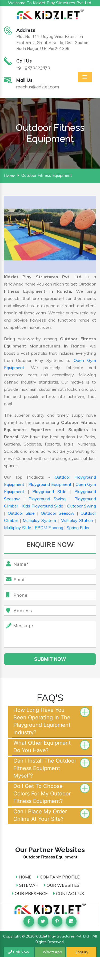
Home (9, 175)
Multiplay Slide (17, 527)
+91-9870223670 (33, 67)
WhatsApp (52, 952)
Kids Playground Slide (42, 506)
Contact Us (69, 893)
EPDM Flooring (49, 527)
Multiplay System (39, 520)
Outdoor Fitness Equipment (50, 857)
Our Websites (62, 885)
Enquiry (81, 952)
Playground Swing (47, 498)
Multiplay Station (77, 520)
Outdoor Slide (21, 513)
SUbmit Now (50, 659)
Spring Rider (78, 527)
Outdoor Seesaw (57, 513)
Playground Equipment (49, 484)
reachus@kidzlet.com (37, 86)
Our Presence (31, 893)
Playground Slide (49, 491)
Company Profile (59, 877)
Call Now (20, 952)
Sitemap (28, 885)
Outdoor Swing (81, 506)
